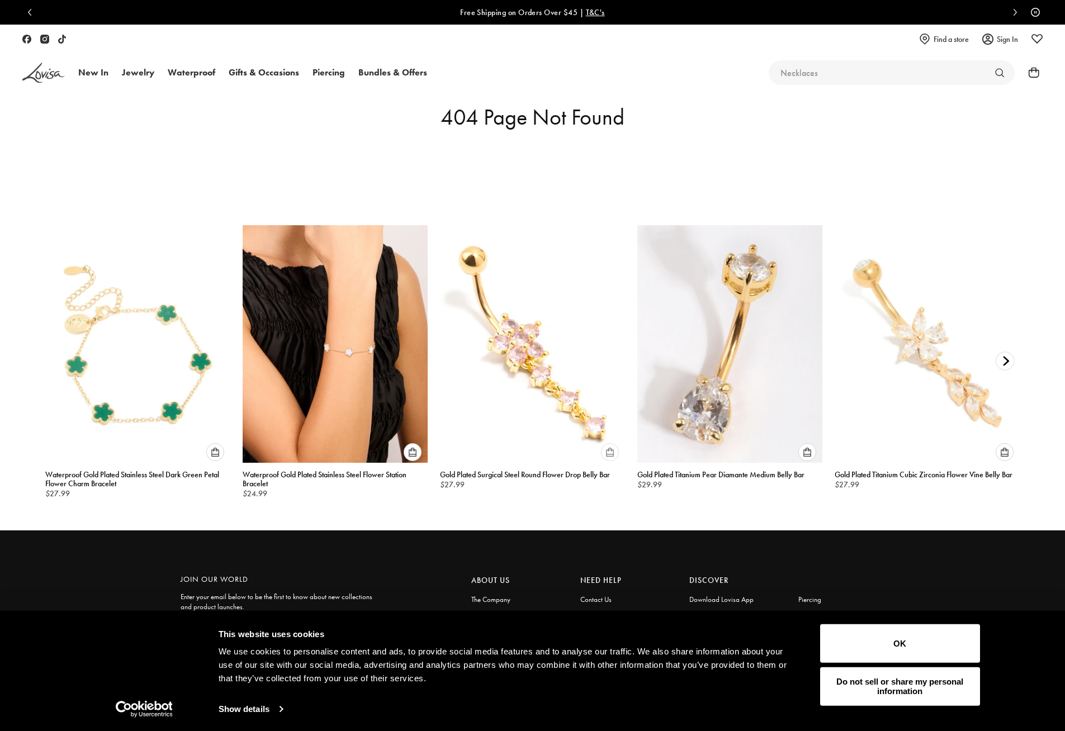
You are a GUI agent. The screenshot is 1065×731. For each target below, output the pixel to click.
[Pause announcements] (1033, 12)
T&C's (388, 12)
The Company (490, 599)
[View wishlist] (1037, 39)
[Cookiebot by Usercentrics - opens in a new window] (144, 709)
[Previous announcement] (32, 12)
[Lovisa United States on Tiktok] (62, 39)
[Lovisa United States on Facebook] (26, 39)
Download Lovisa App (721, 599)
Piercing (809, 599)
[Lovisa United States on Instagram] (44, 39)
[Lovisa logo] (43, 73)
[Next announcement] (1012, 12)
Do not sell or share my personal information (899, 686)
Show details (244, 709)
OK (899, 643)
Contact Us (596, 599)
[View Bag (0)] (1030, 72)
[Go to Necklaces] (999, 72)
